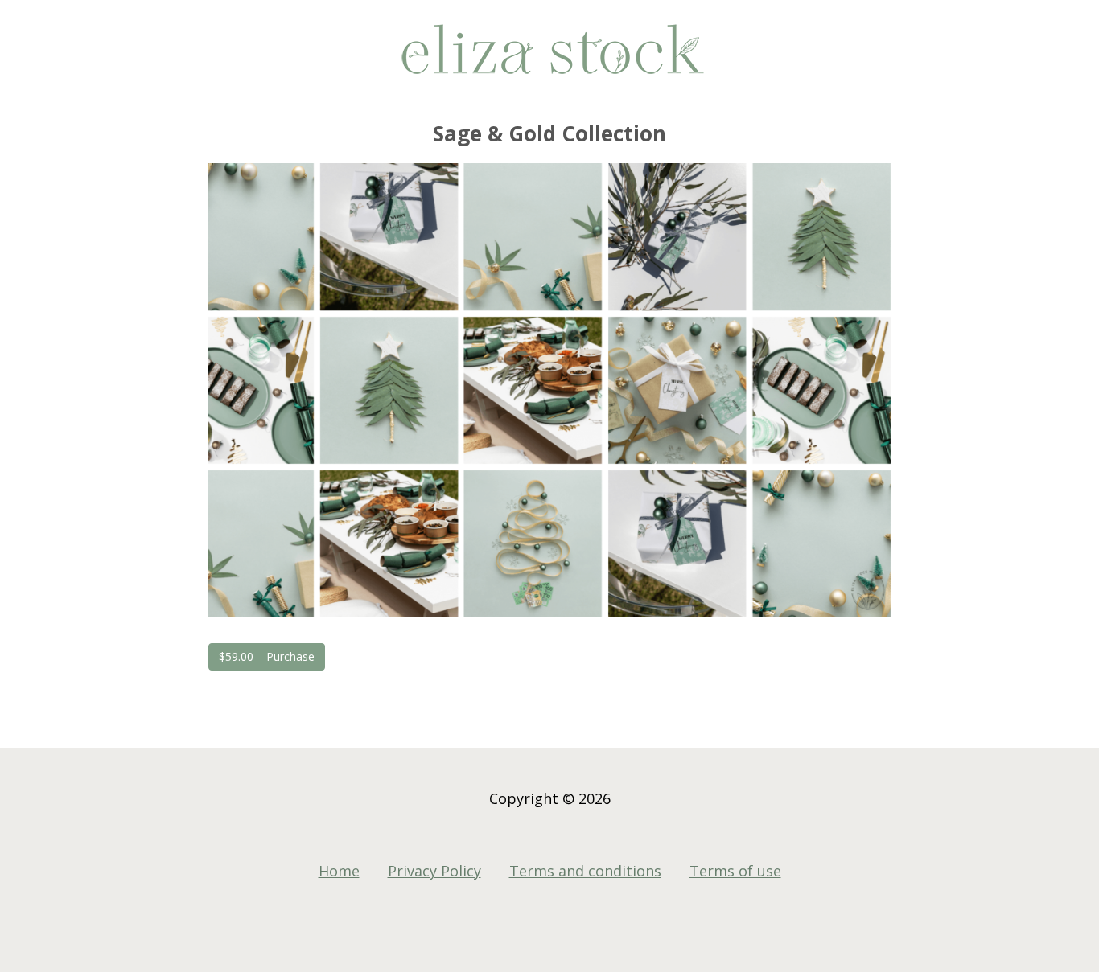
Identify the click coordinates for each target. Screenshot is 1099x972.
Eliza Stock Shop (549, 56)
